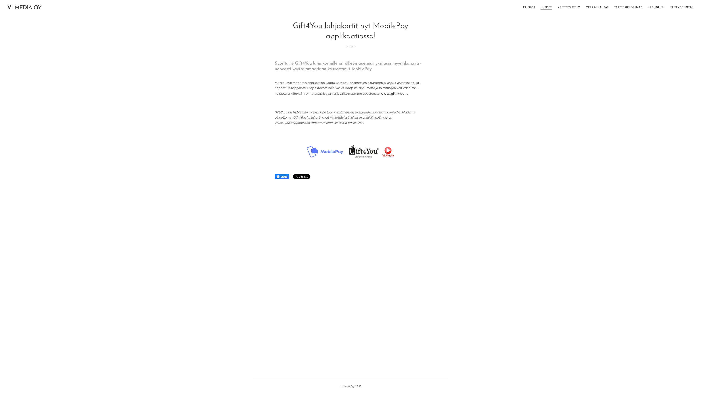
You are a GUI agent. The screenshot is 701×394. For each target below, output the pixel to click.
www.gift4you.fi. (394, 93)
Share (284, 176)
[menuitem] (530, 7)
